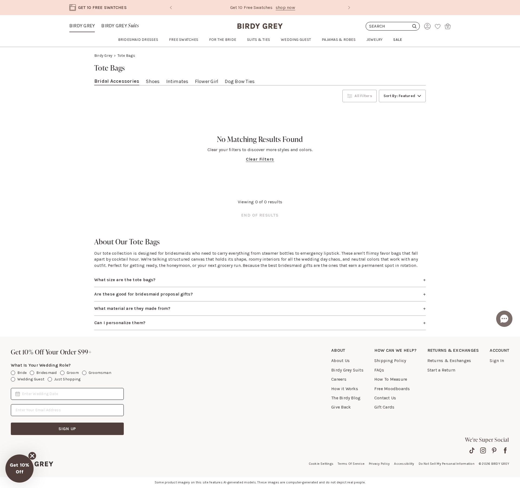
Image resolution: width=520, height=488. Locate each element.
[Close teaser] (32, 456)
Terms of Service (351, 464)
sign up (67, 428)
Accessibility (404, 464)
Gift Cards (384, 407)
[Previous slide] (171, 7)
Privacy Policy (379, 464)
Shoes (153, 81)
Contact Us (385, 397)
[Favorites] (437, 26)
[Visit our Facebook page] (505, 450)
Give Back (341, 407)
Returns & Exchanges (449, 360)
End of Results (259, 215)
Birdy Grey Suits (347, 370)
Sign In (497, 360)
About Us (340, 360)
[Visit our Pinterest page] (494, 450)
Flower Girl (207, 81)
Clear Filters (260, 159)
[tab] (116, 81)
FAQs (379, 370)
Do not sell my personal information (446, 464)
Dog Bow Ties (240, 81)
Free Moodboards (392, 388)
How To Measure (390, 379)
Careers (338, 379)
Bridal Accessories (116, 81)
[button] (19, 468)
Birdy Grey (82, 26)
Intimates (177, 81)
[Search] (393, 26)
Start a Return (441, 370)
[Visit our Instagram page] (483, 450)
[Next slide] (349, 7)
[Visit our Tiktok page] (472, 450)
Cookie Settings (321, 464)
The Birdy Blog (345, 397)
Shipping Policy (390, 360)
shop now (282, 7)
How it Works (344, 388)
